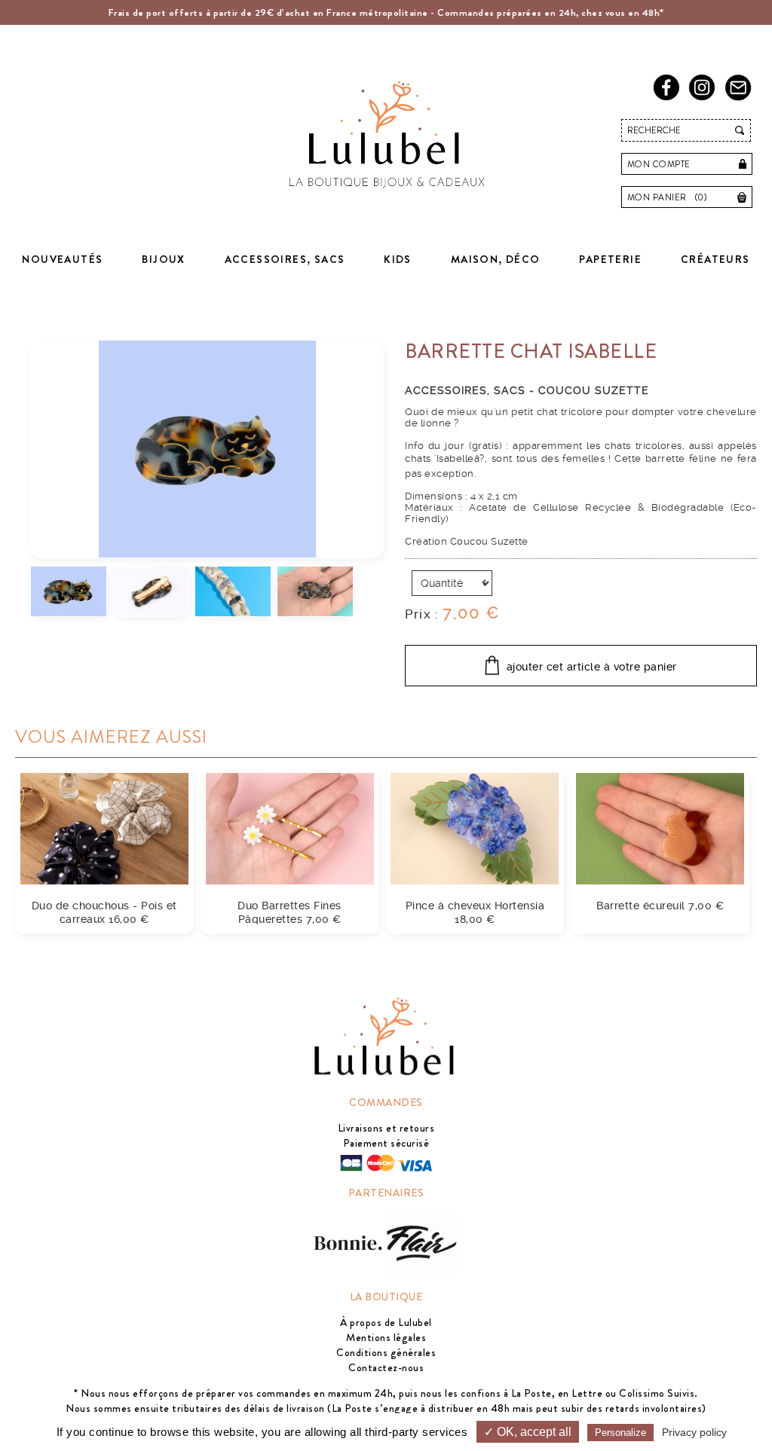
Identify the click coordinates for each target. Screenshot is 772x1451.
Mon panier (667, 197)
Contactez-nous (386, 1367)
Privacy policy (694, 1432)
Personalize (620, 1432)
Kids (398, 259)
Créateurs (715, 259)
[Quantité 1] (452, 583)
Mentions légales (386, 1337)
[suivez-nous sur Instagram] (704, 97)
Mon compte (659, 164)
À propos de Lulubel (386, 1322)
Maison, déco (496, 259)
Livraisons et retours (386, 1127)
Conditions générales (386, 1352)
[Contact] (741, 97)
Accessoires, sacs (285, 259)
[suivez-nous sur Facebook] (669, 97)
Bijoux (163, 259)
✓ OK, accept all (527, 1431)
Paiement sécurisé (386, 1142)
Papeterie (610, 259)
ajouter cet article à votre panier (592, 667)
